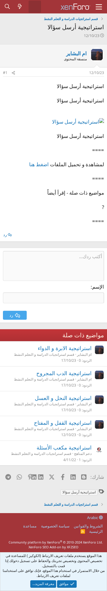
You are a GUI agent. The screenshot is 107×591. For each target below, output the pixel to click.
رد (5, 234)
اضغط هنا (39, 164)
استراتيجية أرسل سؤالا (79, 492)
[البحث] (7, 7)
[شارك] (13, 73)
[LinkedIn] (41, 477)
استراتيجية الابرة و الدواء (65, 348)
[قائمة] (99, 7)
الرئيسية (96, 531)
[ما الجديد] (20, 7)
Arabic (93, 517)
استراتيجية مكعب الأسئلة (64, 447)
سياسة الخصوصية (55, 526)
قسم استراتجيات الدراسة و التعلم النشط (44, 354)
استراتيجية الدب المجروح (64, 373)
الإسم (98, 286)
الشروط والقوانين (88, 526)
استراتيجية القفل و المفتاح (63, 422)
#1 (5, 72)
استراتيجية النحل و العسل (63, 397)
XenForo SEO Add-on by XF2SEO (53, 547)
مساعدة (30, 526)
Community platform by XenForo (56, 542)
